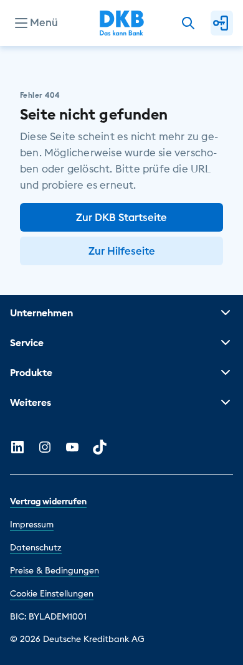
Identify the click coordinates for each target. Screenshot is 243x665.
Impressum (32, 524)
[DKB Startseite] (122, 23)
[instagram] (44, 447)
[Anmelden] (222, 23)
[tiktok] (99, 447)
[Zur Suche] (188, 23)
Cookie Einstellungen (51, 593)
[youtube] (72, 447)
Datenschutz (36, 547)
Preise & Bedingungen (54, 570)
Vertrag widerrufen (48, 501)
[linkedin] (17, 447)
